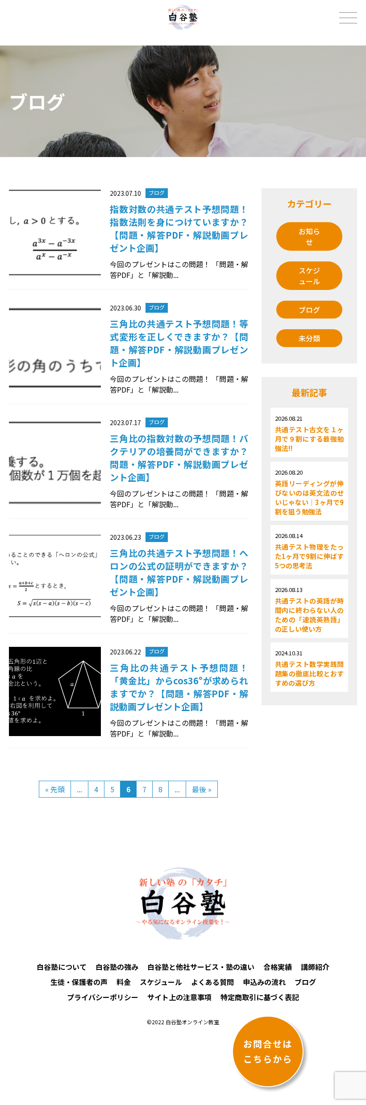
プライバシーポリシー (102, 997)
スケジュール (309, 275)
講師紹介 (315, 966)
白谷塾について (62, 966)
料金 (123, 982)
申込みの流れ (264, 982)
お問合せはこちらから (267, 1051)
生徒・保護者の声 (79, 982)
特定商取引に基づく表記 (259, 997)
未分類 (309, 338)
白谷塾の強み (117, 966)
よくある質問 (212, 982)
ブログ (309, 309)
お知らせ (309, 236)
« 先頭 (55, 789)
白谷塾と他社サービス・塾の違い (200, 966)
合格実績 (277, 966)
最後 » (202, 789)
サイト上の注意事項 (179, 997)
